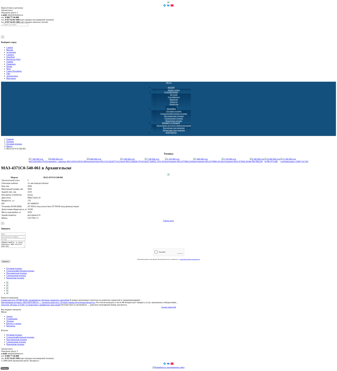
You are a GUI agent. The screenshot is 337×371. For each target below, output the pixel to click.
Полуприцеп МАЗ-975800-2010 (179, 160)
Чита (8, 69)
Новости (173, 102)
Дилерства (173, 104)
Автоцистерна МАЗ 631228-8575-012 (103, 160)
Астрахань (11, 52)
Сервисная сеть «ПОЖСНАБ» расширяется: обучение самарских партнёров (35, 300)
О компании (171, 92)
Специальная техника (174, 118)
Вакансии (174, 99)
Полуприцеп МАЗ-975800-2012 (207, 160)
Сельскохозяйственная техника (173, 114)
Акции (171, 87)
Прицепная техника (15, 278)
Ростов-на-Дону (13, 59)
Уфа (8, 73)
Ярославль (11, 78)
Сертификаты (174, 97)
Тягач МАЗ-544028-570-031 (132, 160)
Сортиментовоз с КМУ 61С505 (294, 160)
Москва (9, 50)
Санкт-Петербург (14, 71)
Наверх (4, 368)
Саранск (10, 54)
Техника (171, 109)
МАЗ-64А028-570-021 (38, 160)
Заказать (5, 261)
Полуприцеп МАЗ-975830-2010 (236, 160)
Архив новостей (168, 307)
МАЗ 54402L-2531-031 (155, 160)
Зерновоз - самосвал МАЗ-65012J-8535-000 (67, 160)
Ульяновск (11, 64)
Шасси (9, 146)
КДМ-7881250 (257, 160)
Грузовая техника (173, 111)
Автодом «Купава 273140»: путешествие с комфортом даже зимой (31, 305)
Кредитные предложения (174, 128)
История (173, 95)
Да (2, 34)
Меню (170, 83)
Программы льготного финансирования (174, 126)
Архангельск (22, 27)
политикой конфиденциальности (190, 259)
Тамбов (9, 62)
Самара (9, 47)
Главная (9, 139)
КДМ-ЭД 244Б (272, 160)
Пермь (9, 66)
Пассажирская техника (174, 116)
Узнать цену (168, 221)
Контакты (171, 132)
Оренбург (10, 57)
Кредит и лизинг (171, 123)
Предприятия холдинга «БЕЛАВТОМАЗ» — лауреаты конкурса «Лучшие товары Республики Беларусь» (48, 302)
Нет (5, 34)
